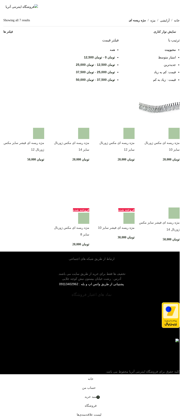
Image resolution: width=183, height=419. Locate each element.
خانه (177, 20)
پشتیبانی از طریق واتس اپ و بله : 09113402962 (91, 284)
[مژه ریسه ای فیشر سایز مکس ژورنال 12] (23, 107)
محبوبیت (170, 49)
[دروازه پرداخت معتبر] (91, 315)
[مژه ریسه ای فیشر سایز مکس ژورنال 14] (159, 187)
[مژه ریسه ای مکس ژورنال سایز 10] (159, 107)
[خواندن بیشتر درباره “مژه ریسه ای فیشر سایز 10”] (129, 218)
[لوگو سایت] (22, 6)
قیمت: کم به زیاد (165, 72)
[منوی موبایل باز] (176, 6)
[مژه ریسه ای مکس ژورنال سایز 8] (69, 187)
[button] (174, 133)
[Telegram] (174, 263)
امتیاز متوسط (167, 57)
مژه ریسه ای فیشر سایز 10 (116, 227)
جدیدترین (170, 64)
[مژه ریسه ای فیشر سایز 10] (114, 187)
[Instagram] (178, 263)
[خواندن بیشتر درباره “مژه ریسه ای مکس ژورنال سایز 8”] (83, 218)
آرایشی (165, 20)
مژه (153, 20)
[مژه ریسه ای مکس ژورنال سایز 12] (114, 107)
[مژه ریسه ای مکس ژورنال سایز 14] (69, 107)
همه (112, 49)
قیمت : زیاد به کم (164, 79)
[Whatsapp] (170, 263)
